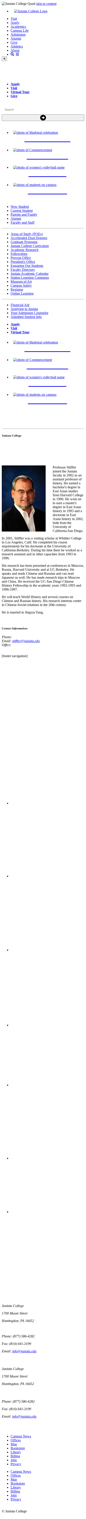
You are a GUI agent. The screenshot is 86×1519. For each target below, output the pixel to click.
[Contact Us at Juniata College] (47, 1085)
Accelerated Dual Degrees (29, 238)
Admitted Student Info (26, 317)
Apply (15, 22)
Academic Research (24, 250)
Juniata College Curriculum (30, 246)
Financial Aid (20, 305)
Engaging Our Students (27, 266)
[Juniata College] (47, 11)
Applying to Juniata (24, 309)
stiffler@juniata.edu (26, 641)
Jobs (14, 1460)
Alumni (16, 38)
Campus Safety (21, 285)
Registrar (17, 289)
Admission (18, 34)
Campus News (21, 1436)
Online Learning (22, 293)
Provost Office (21, 258)
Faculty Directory (23, 269)
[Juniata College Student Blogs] (47, 1025)
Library (16, 1452)
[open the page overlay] (15, 54)
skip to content (46, 4)
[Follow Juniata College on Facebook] (47, 803)
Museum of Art (21, 281)
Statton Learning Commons (30, 277)
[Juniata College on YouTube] (47, 1212)
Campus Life (20, 30)
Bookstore (18, 1448)
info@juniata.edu (24, 1351)
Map (14, 1444)
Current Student (22, 210)
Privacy (16, 1464)
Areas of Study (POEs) (27, 234)
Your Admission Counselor (29, 313)
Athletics (17, 46)
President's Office (23, 262)
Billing (15, 1456)
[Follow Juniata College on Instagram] (47, 950)
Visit (14, 18)
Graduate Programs (24, 242)
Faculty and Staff (22, 222)
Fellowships (19, 254)
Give (14, 42)
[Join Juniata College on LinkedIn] (47, 1158)
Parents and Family (24, 214)
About (15, 50)
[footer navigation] (15, 656)
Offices (16, 1440)
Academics (18, 26)
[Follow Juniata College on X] (47, 876)
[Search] (43, 117)
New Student (20, 206)
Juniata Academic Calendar (30, 273)
